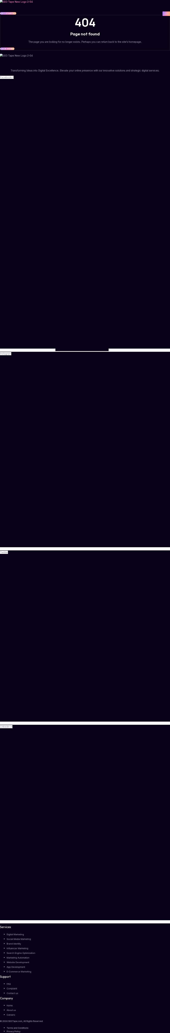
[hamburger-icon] (166, 13)
